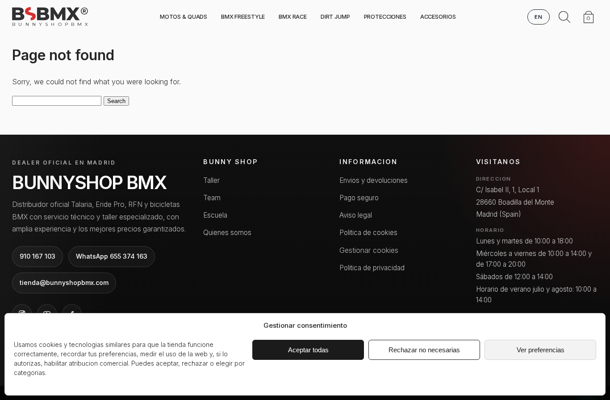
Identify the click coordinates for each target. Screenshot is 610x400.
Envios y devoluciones (373, 180)
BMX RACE (293, 16)
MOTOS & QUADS (183, 16)
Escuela (215, 215)
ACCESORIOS (438, 16)
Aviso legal (355, 215)
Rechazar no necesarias (424, 350)
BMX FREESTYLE (243, 16)
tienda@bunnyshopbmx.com (64, 282)
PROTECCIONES (385, 16)
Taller (211, 180)
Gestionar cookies (368, 250)
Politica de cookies (368, 232)
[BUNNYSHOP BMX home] (50, 14)
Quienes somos (227, 232)
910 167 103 (37, 256)
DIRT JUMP (335, 16)
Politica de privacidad (372, 268)
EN (539, 17)
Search (116, 101)
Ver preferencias (540, 350)
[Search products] (564, 17)
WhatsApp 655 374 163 (111, 256)
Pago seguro (359, 198)
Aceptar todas (308, 350)
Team (212, 198)
